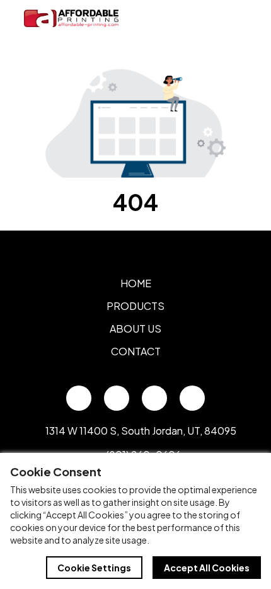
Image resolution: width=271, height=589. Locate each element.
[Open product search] (206, 18)
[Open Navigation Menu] (233, 18)
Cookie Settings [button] (94, 567)
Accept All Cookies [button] (207, 567)
